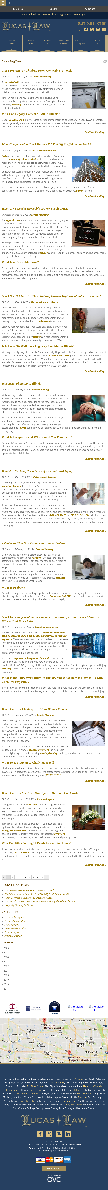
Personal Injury (11, 42)
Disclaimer (47, 1148)
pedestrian (43, 321)
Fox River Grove (35, 1086)
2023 (5, 961)
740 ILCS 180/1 (21, 852)
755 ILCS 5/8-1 (16, 119)
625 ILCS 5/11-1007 (58, 355)
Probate (36, 557)
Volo (67, 1104)
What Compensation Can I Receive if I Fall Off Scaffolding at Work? (36, 894)
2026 (5, 948)
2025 (5, 952)
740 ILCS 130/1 (58, 515)
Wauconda (76, 1104)
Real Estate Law (47, 42)
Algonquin (80, 1078)
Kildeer (78, 1090)
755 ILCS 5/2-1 (53, 775)
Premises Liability (13, 935)
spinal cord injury (11, 486)
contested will (11, 82)
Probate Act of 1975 (60, 596)
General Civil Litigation (80, 42)
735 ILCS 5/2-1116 (79, 515)
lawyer (79, 190)
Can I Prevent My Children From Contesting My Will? (29, 890)
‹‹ (4, 877)
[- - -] (3, 3)
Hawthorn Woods (92, 1086)
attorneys (43, 749)
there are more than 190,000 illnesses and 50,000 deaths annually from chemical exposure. (34, 636)
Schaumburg (70, 1101)
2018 (5, 984)
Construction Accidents (43, 150)
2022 (5, 966)
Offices (91, 9)
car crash (32, 804)
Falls (4, 156)
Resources (34, 1148)
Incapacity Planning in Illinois (18, 905)
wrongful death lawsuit (14, 830)
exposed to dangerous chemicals (31, 658)
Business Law (31, 42)
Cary (50, 1082)
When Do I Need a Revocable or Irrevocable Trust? (28, 897)
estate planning (48, 753)
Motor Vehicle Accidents (44, 302)
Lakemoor (33, 1093)
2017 (5, 988)
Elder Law (97, 42)
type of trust (13, 220)
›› (46, 877)
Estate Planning (42, 76)
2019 (5, 979)
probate (33, 749)
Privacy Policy (61, 1148)
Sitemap (74, 1148)
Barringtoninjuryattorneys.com (53, 1150)
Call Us (19, 9)
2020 (5, 975)
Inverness (36, 1090)
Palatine (82, 1097)
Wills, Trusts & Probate (64, 42)
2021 (5, 970)
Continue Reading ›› (95, 132)
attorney (16, 104)
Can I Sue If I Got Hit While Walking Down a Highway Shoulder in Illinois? (39, 901)
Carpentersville (27, 1101)
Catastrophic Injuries (45, 477)
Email (55, 9)
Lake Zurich (21, 1093)
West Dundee (84, 1093)
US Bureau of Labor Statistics (22, 159)
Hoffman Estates (11, 1090)
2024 (5, 957)
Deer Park (59, 1082)
